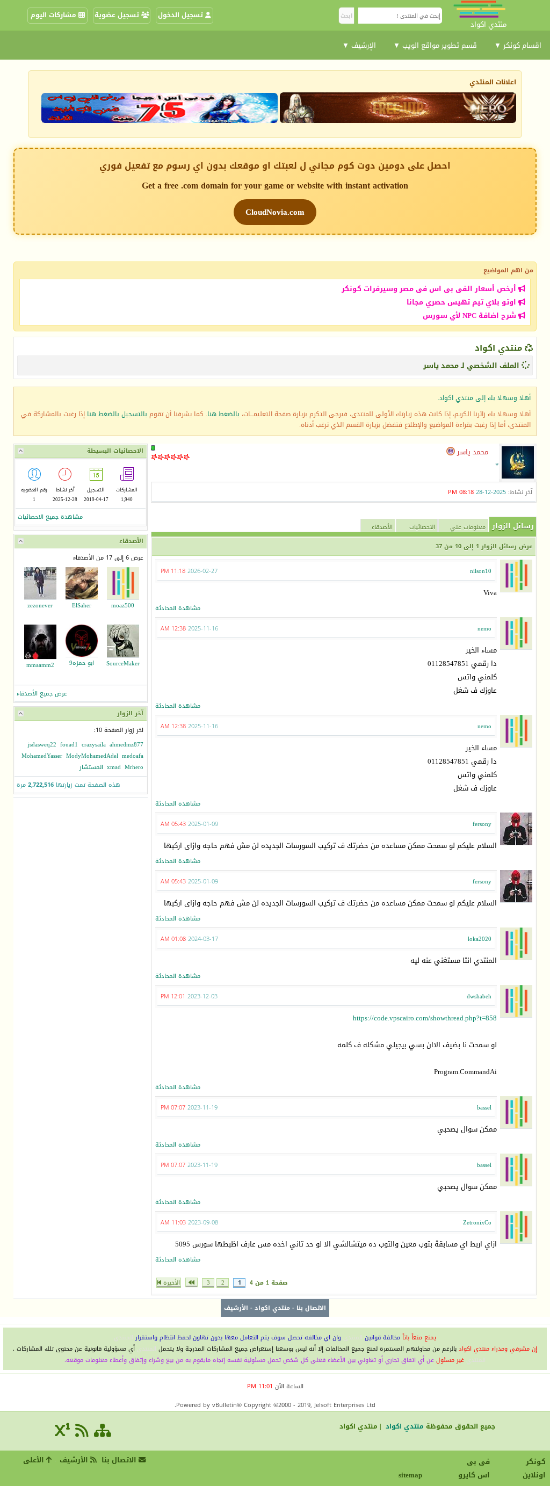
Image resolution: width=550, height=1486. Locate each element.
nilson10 (480, 571)
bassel (484, 1107)
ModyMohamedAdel (92, 756)
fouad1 (69, 744)
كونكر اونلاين (534, 1468)
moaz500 (122, 605)
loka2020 (479, 939)
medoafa (132, 756)
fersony (482, 824)
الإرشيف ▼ (359, 45)
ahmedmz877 (126, 744)
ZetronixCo (477, 1222)
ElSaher (81, 605)
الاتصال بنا (311, 1308)
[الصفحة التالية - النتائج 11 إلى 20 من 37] (191, 1282)
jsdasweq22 (42, 744)
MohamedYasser (41, 756)
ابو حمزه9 (81, 663)
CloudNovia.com (275, 212)
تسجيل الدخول (181, 15)
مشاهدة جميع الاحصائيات (50, 517)
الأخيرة (170, 1283)
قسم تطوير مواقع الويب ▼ (435, 45)
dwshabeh (479, 996)
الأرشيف (236, 1308)
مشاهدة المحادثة (177, 608)
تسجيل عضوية (118, 15)
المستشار (91, 767)
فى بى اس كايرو (474, 1468)
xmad (114, 767)
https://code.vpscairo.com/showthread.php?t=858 (425, 1018)
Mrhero (134, 767)
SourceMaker (123, 663)
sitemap (412, 1475)
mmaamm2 (40, 665)
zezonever (40, 605)
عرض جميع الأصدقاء (42, 693)
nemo (484, 628)
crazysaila (94, 744)
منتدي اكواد (498, 348)
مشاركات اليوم (54, 15)
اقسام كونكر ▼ (517, 45)
